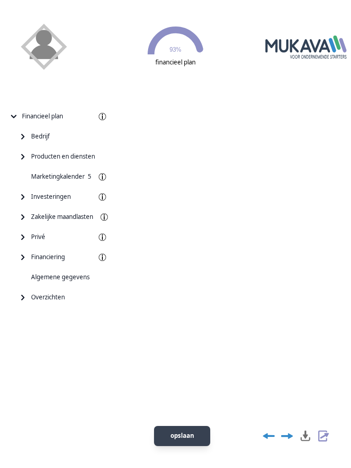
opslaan (182, 435)
